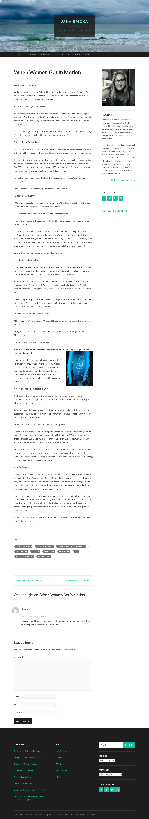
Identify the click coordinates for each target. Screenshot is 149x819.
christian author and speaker (71, 546)
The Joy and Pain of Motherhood (27, 764)
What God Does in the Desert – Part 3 (29, 790)
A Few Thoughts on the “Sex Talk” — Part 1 (32, 580)
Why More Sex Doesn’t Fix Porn (79, 580)
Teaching (45, 55)
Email (17, 704)
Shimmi (24, 609)
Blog (21, 539)
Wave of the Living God (23, 783)
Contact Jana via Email (114, 210)
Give (87, 55)
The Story (31, 55)
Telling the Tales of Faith (23, 770)
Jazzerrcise (64, 551)
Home (19, 55)
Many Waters (74, 55)
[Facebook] (104, 198)
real (76, 551)
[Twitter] (109, 198)
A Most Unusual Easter (23, 777)
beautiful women (24, 546)
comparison (21, 551)
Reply (23, 632)
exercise (35, 551)
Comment (19, 656)
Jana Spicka (74, 22)
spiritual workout (25, 556)
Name (17, 696)
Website (18, 712)
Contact (59, 55)
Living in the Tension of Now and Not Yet (30, 757)
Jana (35, 78)
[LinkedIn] (115, 198)
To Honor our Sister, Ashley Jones (27, 751)
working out (44, 556)
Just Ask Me (61, 751)
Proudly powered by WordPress (30, 815)
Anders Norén (89, 815)
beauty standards (44, 546)
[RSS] (121, 198)
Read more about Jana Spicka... (123, 180)
